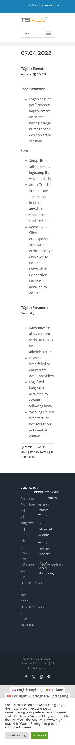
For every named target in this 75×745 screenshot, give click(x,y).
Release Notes (39, 452)
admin (28, 447)
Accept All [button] (40, 735)
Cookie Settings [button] (17, 735)
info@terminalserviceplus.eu (43, 5)
